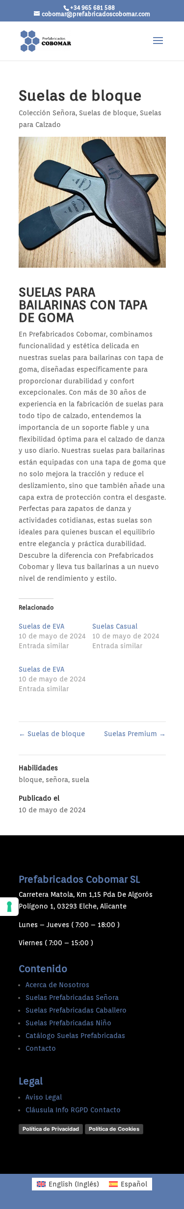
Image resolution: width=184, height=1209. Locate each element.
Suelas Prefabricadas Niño (68, 1023)
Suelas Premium (135, 734)
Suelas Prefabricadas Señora (72, 997)
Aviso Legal (44, 1097)
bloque (30, 780)
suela (80, 780)
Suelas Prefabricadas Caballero (76, 1010)
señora (57, 780)
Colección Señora (47, 113)
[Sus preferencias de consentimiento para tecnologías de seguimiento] (9, 906)
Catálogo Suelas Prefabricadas (75, 1035)
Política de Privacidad (51, 1128)
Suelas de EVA (41, 626)
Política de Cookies (114, 1128)
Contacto (41, 1048)
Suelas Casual (114, 626)
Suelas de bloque (107, 113)
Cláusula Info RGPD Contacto (73, 1110)
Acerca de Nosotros (57, 985)
